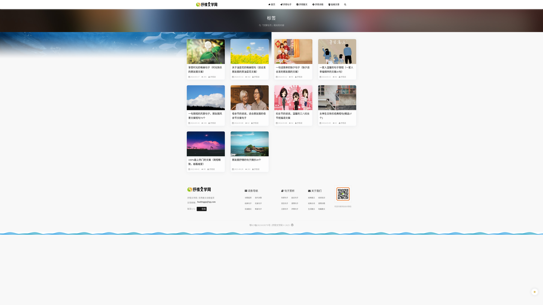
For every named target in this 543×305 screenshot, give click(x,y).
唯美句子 (258, 209)
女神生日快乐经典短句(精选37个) (336, 115)
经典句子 (248, 203)
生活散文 (311, 209)
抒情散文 (302, 4)
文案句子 (284, 209)
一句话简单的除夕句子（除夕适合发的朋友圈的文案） (293, 69)
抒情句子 (286, 4)
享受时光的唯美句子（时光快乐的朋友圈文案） (205, 69)
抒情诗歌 (318, 4)
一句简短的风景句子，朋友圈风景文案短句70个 (205, 115)
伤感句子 (284, 198)
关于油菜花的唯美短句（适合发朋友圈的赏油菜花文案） (249, 69)
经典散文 (311, 198)
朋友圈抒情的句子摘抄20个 (246, 160)
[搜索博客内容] (345, 4)
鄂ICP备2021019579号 (259, 225)
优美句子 (258, 203)
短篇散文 (321, 209)
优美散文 (248, 209)
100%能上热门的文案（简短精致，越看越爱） (204, 162)
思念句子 (284, 203)
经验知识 (321, 198)
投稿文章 (334, 4)
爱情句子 (294, 203)
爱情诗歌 (321, 203)
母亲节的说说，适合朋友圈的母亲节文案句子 (249, 115)
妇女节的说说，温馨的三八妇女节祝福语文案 (293, 115)
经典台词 (311, 203)
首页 (272, 4)
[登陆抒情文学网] (292, 225)
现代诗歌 (258, 198)
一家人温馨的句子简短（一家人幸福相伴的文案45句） (336, 69)
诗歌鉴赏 (248, 198)
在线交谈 (204, 209)
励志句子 (294, 198)
